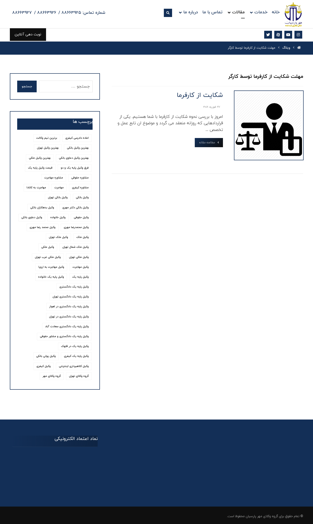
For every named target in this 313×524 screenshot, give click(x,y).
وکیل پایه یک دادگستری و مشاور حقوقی (64, 336)
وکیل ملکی (47, 247)
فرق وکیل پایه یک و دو (75, 168)
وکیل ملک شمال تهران (75, 247)
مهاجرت (59, 187)
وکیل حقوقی (81, 217)
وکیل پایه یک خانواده (51, 277)
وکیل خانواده (58, 217)
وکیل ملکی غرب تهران (48, 257)
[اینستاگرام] (298, 35)
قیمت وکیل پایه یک (40, 168)
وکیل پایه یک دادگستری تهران (70, 297)
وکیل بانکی (82, 197)
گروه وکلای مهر (52, 376)
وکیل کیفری (43, 366)
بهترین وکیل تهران (48, 148)
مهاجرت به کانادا (36, 187)
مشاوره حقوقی (80, 178)
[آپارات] (278, 35)
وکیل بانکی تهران (58, 197)
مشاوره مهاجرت (53, 178)
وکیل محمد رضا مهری (42, 227)
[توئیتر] (268, 35)
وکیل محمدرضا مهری (76, 227)
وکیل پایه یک (80, 277)
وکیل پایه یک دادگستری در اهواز (69, 306)
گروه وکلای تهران (79, 376)
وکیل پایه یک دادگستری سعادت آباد (67, 326)
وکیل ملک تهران (58, 237)
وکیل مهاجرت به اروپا (51, 267)
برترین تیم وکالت (46, 138)
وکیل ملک (82, 237)
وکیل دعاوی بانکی (31, 217)
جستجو (27, 86)
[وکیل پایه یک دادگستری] (293, 14)
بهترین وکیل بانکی (78, 148)
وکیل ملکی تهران (79, 257)
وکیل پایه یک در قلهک (75, 346)
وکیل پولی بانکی (46, 356)
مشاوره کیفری (80, 187)
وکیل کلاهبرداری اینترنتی (74, 366)
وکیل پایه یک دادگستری (74, 287)
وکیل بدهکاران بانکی (42, 207)
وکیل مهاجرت (80, 267)
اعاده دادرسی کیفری (77, 138)
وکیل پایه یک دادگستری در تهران (69, 316)
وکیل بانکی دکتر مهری (75, 207)
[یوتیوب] (288, 35)
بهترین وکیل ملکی (40, 158)
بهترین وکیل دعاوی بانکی (74, 158)
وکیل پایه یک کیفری (76, 356)
